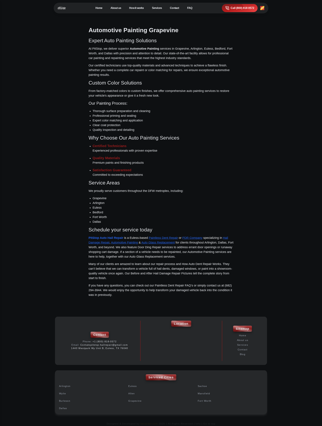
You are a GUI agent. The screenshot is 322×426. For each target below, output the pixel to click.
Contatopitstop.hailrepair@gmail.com (104, 344)
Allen (131, 393)
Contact (174, 8)
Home (98, 8)
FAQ (189, 8)
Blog (243, 354)
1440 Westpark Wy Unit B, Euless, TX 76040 (99, 348)
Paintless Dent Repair (163, 237)
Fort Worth (204, 401)
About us (116, 8)
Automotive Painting (124, 242)
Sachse (202, 386)
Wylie (62, 393)
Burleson (64, 401)
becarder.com (149, 423)
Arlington (65, 386)
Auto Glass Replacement (158, 242)
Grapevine (135, 401)
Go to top (209, 423)
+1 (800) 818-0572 (105, 341)
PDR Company (192, 237)
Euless (132, 386)
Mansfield (204, 393)
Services (242, 344)
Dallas (63, 408)
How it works (136, 8)
